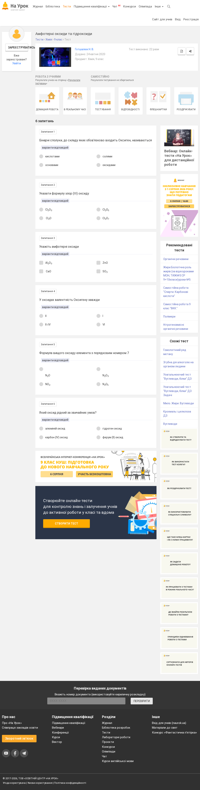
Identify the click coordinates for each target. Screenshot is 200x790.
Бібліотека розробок (116, 727)
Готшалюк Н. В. (84, 49)
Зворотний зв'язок (19, 738)
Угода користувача (14, 782)
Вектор (57, 742)
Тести (67, 6)
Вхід (178, 19)
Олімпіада (145, 6)
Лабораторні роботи (116, 737)
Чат (116, 6)
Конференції (60, 732)
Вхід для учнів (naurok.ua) (169, 723)
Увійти (16, 63)
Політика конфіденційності (70, 782)
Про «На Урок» (12, 723)
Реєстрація (191, 19)
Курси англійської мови (118, 761)
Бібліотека (53, 6)
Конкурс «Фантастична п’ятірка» (174, 732)
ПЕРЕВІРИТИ (142, 701)
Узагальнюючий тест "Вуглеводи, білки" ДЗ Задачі (177, 391)
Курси (56, 737)
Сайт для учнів (162, 19)
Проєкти (108, 742)
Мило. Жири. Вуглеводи (178, 403)
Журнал (38, 6)
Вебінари (58, 727)
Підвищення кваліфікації (91, 6)
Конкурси (129, 6)
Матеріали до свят (165, 727)
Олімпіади (108, 751)
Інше (158, 6)
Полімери (169, 316)
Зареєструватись (18, 47)
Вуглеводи (170, 423)
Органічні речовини (175, 259)
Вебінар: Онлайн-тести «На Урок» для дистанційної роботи (179, 158)
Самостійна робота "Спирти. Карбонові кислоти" (175, 292)
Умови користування (39, 782)
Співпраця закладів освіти (20, 727)
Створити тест (66, 523)
